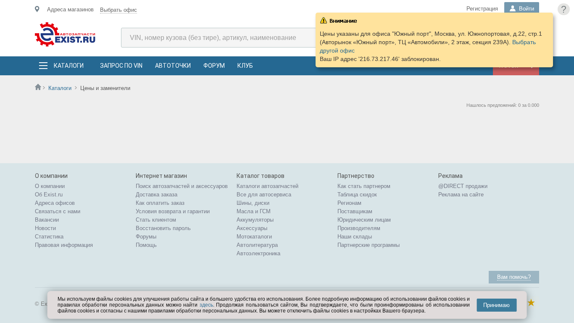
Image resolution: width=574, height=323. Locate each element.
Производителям (358, 228)
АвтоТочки (173, 65)
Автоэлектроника (258, 253)
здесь (206, 305)
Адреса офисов (55, 203)
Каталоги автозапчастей (267, 186)
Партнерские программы (368, 245)
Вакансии (47, 220)
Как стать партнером (363, 186)
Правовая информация (64, 245)
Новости (45, 228)
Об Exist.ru (49, 194)
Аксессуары (252, 228)
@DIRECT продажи (462, 186)
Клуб (245, 65)
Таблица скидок (357, 194)
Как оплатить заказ (160, 203)
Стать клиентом (156, 220)
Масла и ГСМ (254, 211)
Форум (214, 65)
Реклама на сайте (461, 194)
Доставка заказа (156, 194)
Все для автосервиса (264, 194)
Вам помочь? (514, 277)
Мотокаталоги (254, 236)
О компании (50, 186)
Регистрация (482, 8)
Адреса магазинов (70, 9)
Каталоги (68, 65)
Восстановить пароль (163, 228)
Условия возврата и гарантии (173, 211)
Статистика (49, 236)
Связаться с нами (57, 211)
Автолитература (257, 245)
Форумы (146, 236)
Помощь (146, 245)
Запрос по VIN (121, 65)
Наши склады (354, 236)
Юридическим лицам (364, 220)
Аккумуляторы (255, 220)
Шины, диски (253, 203)
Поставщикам (354, 211)
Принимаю (496, 305)
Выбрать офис (118, 10)
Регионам (349, 203)
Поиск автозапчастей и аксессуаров (182, 186)
